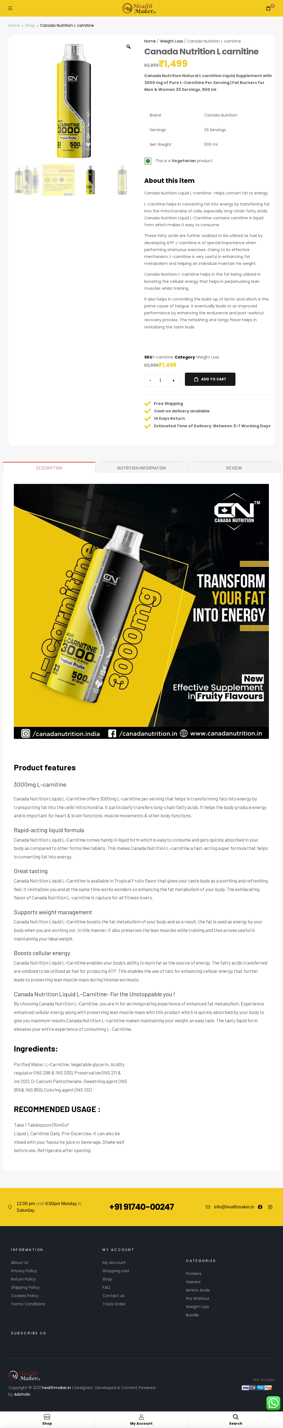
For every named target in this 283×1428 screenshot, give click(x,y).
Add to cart (213, 379)
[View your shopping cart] (268, 8)
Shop (30, 25)
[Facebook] (260, 1207)
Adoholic (22, 1394)
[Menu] (10, 8)
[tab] (49, 467)
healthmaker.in (56, 1387)
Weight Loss (171, 41)
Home (14, 25)
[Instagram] (270, 1207)
